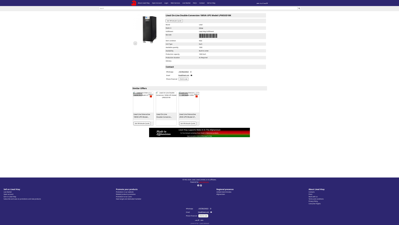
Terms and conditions (316, 199)
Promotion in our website (125, 192)
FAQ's (195, 3)
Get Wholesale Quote (174, 21)
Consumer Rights (315, 204)
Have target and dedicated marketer (128, 199)
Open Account (157, 3)
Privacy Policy (313, 201)
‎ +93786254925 (183, 72)
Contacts (312, 192)
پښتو (258, 3)
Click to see (183, 79)
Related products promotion (126, 194)
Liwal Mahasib (204, 182)
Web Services (175, 3)
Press (310, 194)
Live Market (186, 3)
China (201, 28)
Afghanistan (220, 194)
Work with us (313, 197)
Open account (8, 194)
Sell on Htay (211, 3)
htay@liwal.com (183, 75)
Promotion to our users (124, 197)
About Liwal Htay (144, 3)
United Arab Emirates (223, 192)
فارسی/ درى (264, 3)
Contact (202, 3)
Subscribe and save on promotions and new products (22, 199)
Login (166, 3)
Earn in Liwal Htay (10, 197)
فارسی (197, 220)
